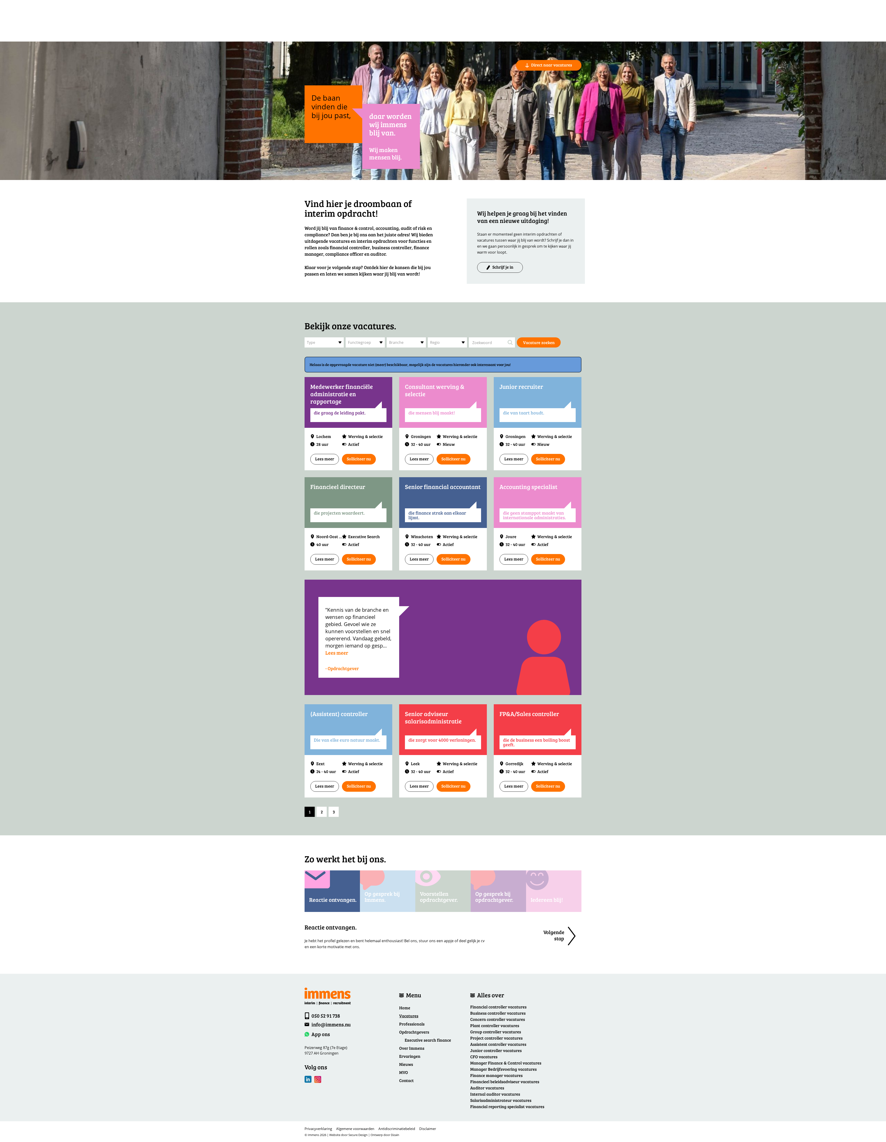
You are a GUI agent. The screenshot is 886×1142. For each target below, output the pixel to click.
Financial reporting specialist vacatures (507, 1106)
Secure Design (358, 1135)
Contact (406, 1080)
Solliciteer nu (359, 459)
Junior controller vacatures (496, 1050)
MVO (403, 1072)
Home (404, 1007)
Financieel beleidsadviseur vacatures (504, 1081)
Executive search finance (428, 1040)
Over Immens (411, 1048)
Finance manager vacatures (496, 1075)
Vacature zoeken (539, 342)
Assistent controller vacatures (498, 1044)
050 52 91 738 (325, 1015)
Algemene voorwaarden (355, 1128)
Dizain (395, 1135)
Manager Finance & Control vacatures (505, 1063)
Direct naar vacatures (551, 65)
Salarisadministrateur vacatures (500, 1100)
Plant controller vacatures (494, 1025)
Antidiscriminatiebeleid (396, 1128)
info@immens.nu (331, 1024)
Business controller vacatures (498, 1013)
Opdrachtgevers (414, 1032)
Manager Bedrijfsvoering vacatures (503, 1069)
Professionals (412, 1024)
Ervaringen (409, 1056)
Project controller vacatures (496, 1038)
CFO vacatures (483, 1056)
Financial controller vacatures (498, 1007)
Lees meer (324, 459)
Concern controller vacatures (497, 1019)
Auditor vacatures (487, 1088)
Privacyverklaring (318, 1128)
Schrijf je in (502, 267)
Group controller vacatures (495, 1031)
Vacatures (408, 1016)
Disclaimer (427, 1128)
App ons (320, 1034)
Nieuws (406, 1064)
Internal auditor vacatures (495, 1094)
